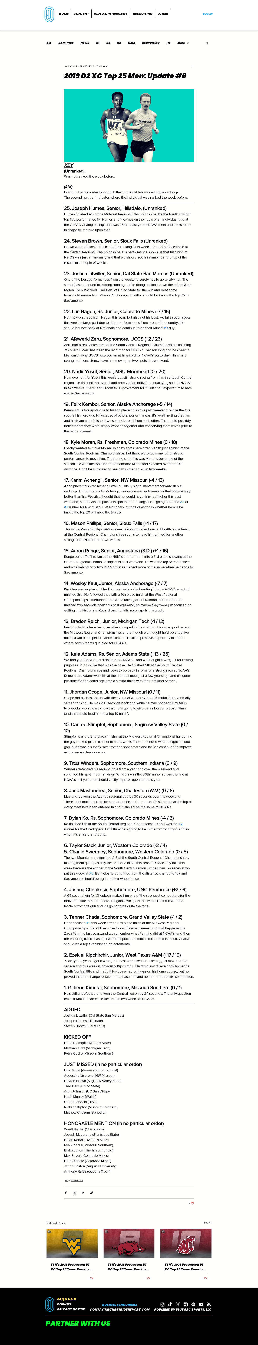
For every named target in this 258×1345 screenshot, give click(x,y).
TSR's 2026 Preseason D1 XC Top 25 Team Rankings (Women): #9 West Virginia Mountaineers (72, 1267)
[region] (50, 14)
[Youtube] (201, 1304)
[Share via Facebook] (65, 1192)
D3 (119, 43)
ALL (49, 43)
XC (66, 1180)
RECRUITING (151, 43)
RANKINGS (66, 43)
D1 (97, 43)
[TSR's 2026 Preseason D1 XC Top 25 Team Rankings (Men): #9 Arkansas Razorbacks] (129, 1243)
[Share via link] (91, 1192)
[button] (81, 13)
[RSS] (208, 1304)
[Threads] (185, 1304)
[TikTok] (170, 1304)
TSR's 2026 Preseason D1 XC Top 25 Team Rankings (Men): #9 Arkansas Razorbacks (129, 1267)
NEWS (85, 43)
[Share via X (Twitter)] (74, 1192)
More (181, 43)
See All (207, 1222)
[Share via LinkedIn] (83, 1192)
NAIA (131, 43)
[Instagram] (162, 1304)
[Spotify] (193, 1304)
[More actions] (192, 66)
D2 (108, 43)
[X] (178, 1304)
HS (168, 43)
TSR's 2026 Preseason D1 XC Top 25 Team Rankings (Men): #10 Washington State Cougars (186, 1267)
